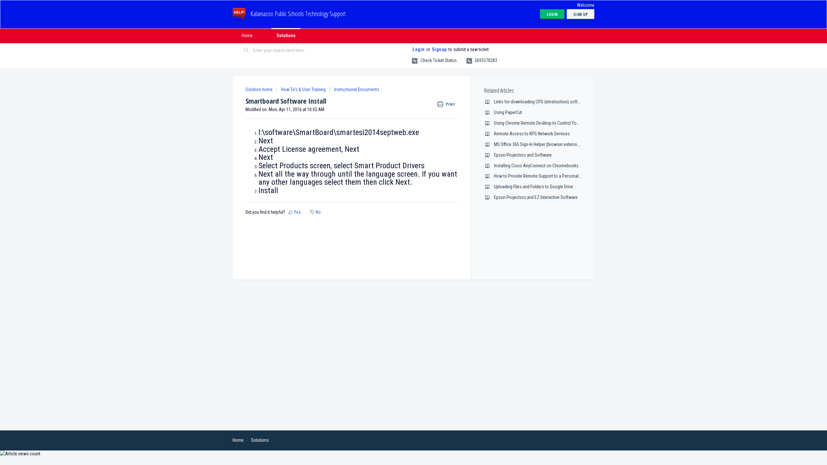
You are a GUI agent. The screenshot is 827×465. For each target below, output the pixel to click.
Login (419, 49)
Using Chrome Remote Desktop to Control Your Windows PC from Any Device (565, 123)
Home (247, 35)
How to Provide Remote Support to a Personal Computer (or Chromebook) (562, 176)
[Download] (401, 150)
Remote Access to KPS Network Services (532, 133)
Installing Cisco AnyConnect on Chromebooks (536, 165)
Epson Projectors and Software (523, 155)
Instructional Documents (356, 89)
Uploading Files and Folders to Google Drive (533, 186)
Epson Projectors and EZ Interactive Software (536, 197)
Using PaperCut (508, 112)
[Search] (246, 50)
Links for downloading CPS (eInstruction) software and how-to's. (553, 101)
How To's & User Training (303, 89)
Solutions (286, 35)
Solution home (260, 89)
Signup (439, 49)
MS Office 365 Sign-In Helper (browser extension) (538, 144)
